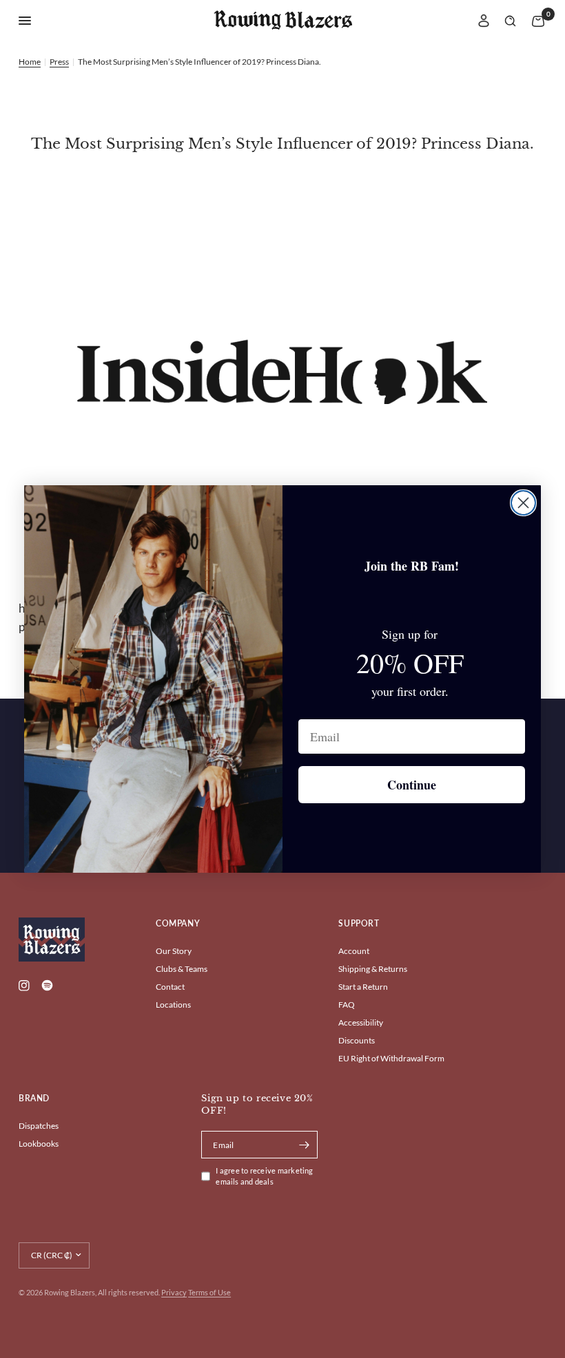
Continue (411, 785)
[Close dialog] (523, 503)
